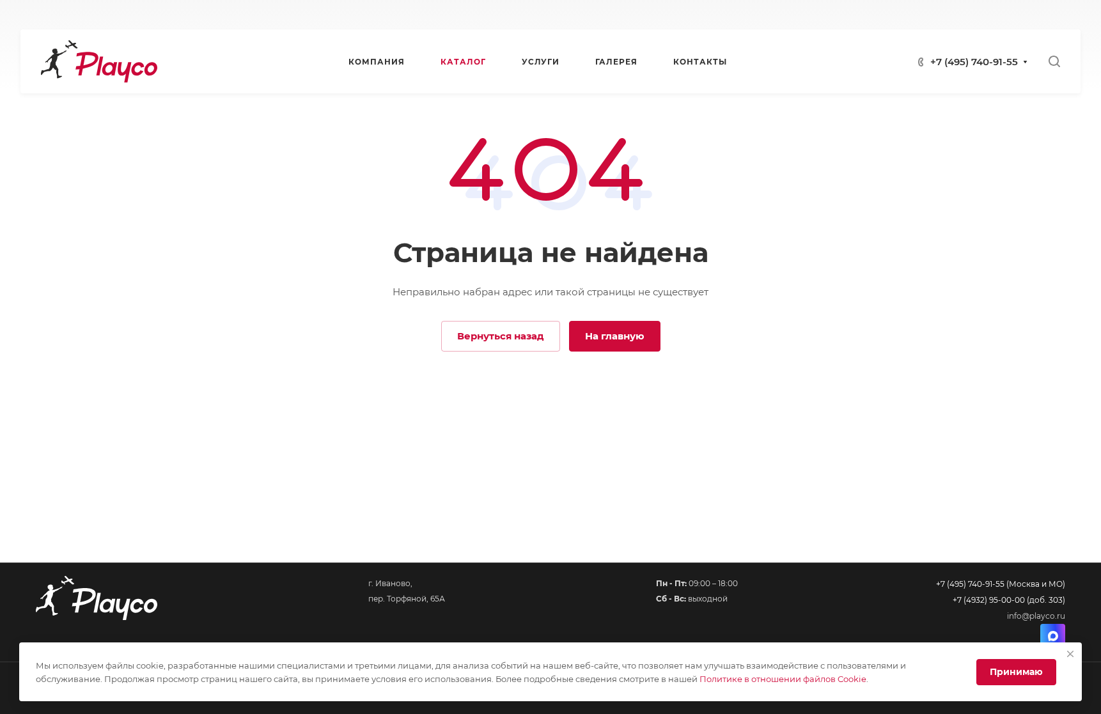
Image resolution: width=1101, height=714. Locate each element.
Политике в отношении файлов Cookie (782, 679)
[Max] (1052, 636)
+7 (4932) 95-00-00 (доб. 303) (1009, 600)
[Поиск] (1054, 62)
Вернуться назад (500, 336)
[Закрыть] (1070, 653)
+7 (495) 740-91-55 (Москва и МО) (1000, 584)
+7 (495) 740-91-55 (974, 62)
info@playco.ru (1036, 616)
